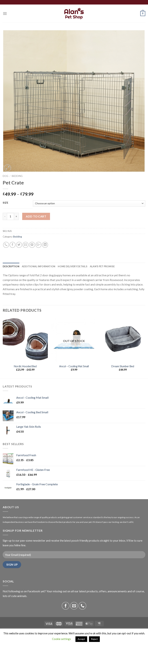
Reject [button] (94, 639)
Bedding (17, 176)
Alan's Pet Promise (102, 266)
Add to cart (36, 216)
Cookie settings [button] (61, 638)
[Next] (145, 347)
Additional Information (38, 266)
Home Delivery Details (72, 266)
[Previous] (3, 347)
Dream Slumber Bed (122, 366)
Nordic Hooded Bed (25, 366)
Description (11, 266)
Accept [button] (81, 639)
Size (5, 203)
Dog (5, 176)
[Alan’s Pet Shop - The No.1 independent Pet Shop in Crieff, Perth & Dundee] (74, 13)
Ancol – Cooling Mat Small (74, 366)
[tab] (11, 266)
